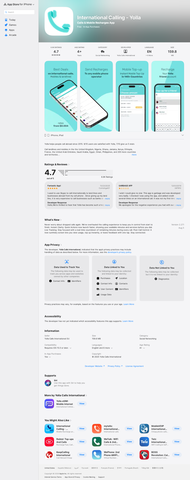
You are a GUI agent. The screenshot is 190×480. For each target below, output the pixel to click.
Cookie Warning (89, 477)
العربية (76, 468)
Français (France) (107, 468)
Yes (46, 357)
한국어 (119, 468)
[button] (19, 20)
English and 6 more (101, 348)
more (134, 154)
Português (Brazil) (131, 468)
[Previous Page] (41, 96)
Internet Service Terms (53, 477)
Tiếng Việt (145, 468)
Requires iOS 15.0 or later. (57, 348)
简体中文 (94, 468)
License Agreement (135, 366)
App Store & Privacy (72, 477)
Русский (85, 468)
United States (50, 468)
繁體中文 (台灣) (157, 468)
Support (101, 477)
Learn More (129, 304)
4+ (141, 348)
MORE (107, 198)
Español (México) (64, 468)
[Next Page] (187, 96)
